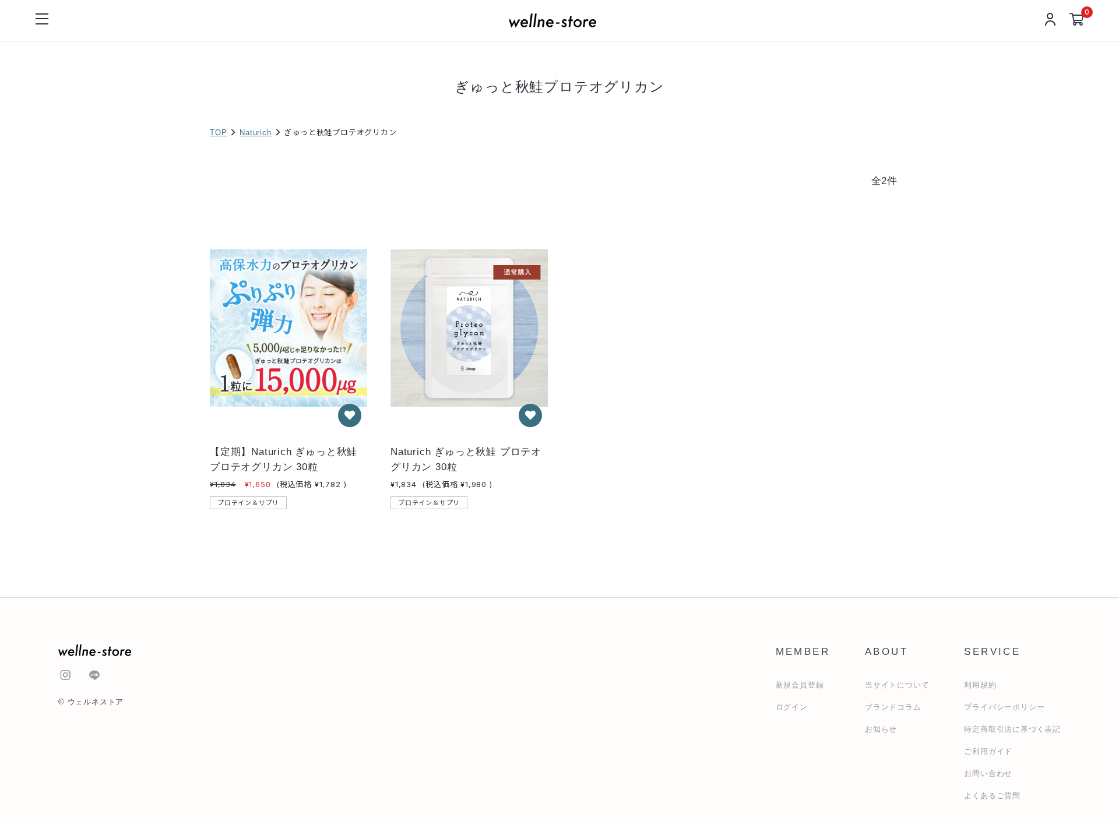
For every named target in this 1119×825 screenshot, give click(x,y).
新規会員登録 (800, 685)
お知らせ (881, 729)
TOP (218, 132)
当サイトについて (897, 685)
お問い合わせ (988, 773)
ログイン (792, 707)
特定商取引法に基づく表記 (1012, 729)
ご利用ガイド (988, 751)
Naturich (255, 132)
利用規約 (980, 685)
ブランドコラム (893, 707)
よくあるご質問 (992, 795)
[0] (1076, 20)
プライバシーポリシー (1004, 707)
